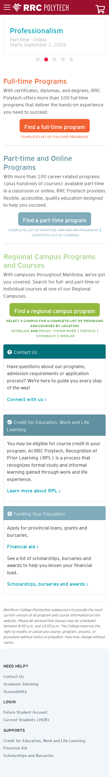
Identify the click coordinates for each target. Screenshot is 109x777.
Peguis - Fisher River (57, 330)
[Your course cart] (100, 7)
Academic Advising (20, 683)
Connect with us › (26, 398)
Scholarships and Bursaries (28, 754)
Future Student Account (25, 711)
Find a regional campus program (54, 310)
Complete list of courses (55, 234)
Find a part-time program (54, 219)
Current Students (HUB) (26, 719)
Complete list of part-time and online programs (53, 229)
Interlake (20, 330)
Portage (88, 330)
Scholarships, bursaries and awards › (47, 583)
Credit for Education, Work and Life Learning (44, 739)
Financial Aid (15, 747)
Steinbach (46, 335)
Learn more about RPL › (33, 489)
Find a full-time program (54, 126)
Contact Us (13, 675)
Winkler (67, 335)
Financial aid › (22, 545)
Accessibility (15, 690)
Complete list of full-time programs (54, 136)
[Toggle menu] (36, 7)
